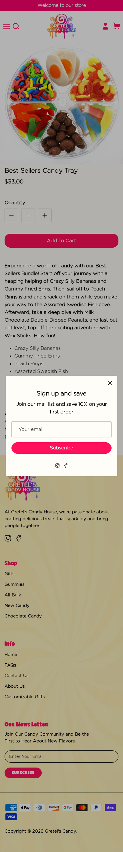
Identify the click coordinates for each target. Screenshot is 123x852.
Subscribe (61, 447)
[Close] (110, 383)
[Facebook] (66, 465)
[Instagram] (57, 465)
